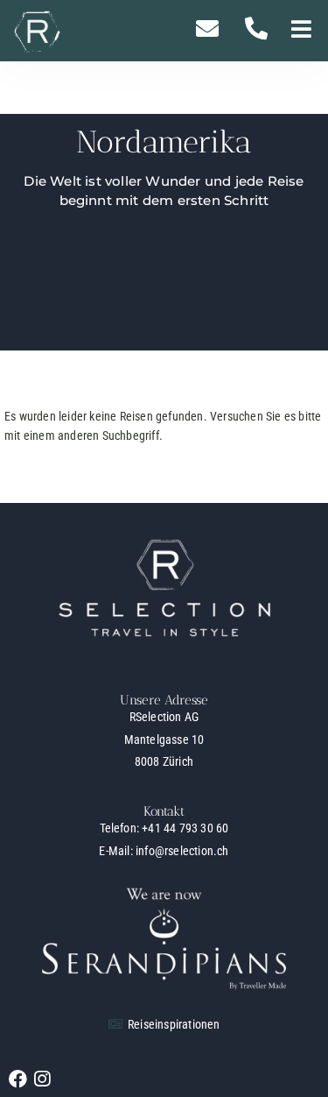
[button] (301, 31)
